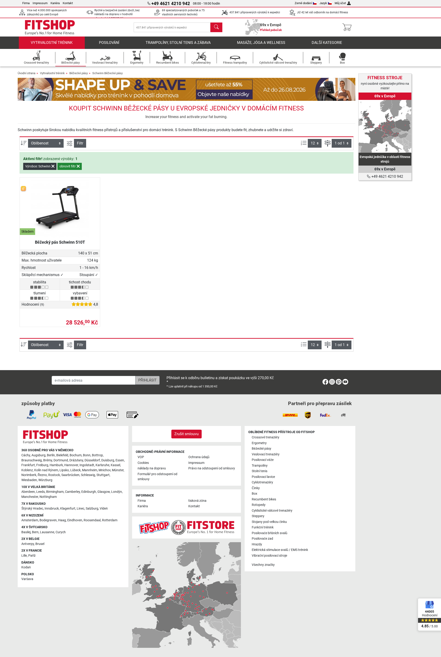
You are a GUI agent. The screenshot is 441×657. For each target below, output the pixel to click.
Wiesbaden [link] (29, 480)
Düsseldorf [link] (92, 460)
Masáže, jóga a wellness (261, 42)
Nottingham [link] (48, 497)
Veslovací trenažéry (266, 454)
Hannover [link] (71, 465)
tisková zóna (197, 501)
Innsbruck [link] (52, 508)
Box (254, 494)
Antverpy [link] (27, 544)
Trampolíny (260, 466)
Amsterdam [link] (29, 520)
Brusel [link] (39, 544)
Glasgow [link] (103, 492)
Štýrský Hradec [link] (32, 508)
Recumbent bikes (264, 499)
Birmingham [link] (55, 492)
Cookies (143, 463)
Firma (26, 3)
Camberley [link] (72, 492)
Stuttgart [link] (103, 475)
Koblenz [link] (27, 470)
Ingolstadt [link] (86, 465)
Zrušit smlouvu (186, 434)
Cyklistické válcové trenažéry (272, 511)
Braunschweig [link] (31, 460)
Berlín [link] (51, 455)
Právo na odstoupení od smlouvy (211, 468)
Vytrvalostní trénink (52, 42)
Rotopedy (259, 505)
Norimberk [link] (28, 475)
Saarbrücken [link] (70, 475)
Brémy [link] (47, 460)
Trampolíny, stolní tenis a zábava (178, 42)
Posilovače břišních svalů (269, 533)
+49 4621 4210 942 (386, 176)
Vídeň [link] (104, 508)
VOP (141, 457)
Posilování (109, 42)
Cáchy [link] (25, 455)
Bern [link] (35, 532)
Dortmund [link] (61, 460)
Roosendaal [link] (92, 520)
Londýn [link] (116, 492)
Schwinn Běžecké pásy (107, 73)
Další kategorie (327, 42)
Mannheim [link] (89, 470)
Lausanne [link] (47, 532)
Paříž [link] (32, 556)
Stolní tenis (259, 471)
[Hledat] (216, 27)
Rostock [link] (54, 475)
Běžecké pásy (78, 73)
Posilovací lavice (263, 477)
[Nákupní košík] (348, 27)
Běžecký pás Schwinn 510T (60, 242)
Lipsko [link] (64, 470)
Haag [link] (62, 520)
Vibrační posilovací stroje (269, 556)
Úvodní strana (26, 73)
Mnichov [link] (104, 470)
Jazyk (323, 3)
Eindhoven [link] (74, 520)
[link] (385, 126)
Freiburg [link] (42, 465)
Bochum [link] (76, 455)
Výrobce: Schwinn (38, 166)
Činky (256, 488)
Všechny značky (263, 565)
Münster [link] (118, 470)
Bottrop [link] (97, 455)
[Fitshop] (50, 27)
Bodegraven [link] (48, 520)
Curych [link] (61, 532)
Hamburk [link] (56, 465)
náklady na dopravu (152, 468)
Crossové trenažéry (265, 437)
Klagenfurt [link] (67, 508)
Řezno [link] (42, 475)
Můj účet (340, 3)
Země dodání (303, 3)
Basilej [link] (26, 532)
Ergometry (259, 443)
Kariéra (55, 3)
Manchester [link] (29, 497)
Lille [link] (24, 556)
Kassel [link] (115, 465)
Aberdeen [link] (28, 492)
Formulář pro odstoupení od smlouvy (157, 476)
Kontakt (68, 3)
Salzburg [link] (92, 508)
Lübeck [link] (75, 470)
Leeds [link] (40, 492)
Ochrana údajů (198, 457)
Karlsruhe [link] (102, 465)
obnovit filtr (67, 166)
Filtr (80, 143)
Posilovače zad (262, 539)
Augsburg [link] (38, 455)
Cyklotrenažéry (262, 482)
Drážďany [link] (76, 460)
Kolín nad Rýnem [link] (46, 470)
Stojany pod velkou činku (269, 522)
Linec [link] (80, 508)
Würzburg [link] (45, 480)
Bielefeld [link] (62, 455)
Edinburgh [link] (88, 492)
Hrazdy (257, 544)
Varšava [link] (27, 579)
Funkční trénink (263, 527)
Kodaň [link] (26, 567)
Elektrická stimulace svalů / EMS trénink (280, 550)
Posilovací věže (263, 460)
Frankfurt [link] (28, 465)
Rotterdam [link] (109, 520)
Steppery (258, 516)
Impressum (40, 3)
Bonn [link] (86, 455)
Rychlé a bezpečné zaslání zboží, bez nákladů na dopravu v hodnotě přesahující (117, 14)
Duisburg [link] (107, 460)
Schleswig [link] (88, 475)
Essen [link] (120, 460)
